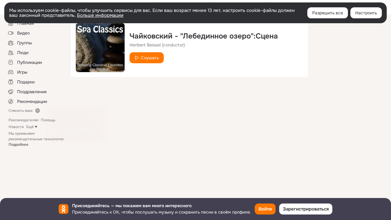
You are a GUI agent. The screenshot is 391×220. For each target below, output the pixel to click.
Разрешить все (327, 13)
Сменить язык (21, 110)
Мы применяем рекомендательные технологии (36, 139)
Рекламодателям (23, 120)
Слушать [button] (150, 58)
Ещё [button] (30, 126)
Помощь (48, 120)
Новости (16, 126)
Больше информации (100, 15)
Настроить (366, 13)
